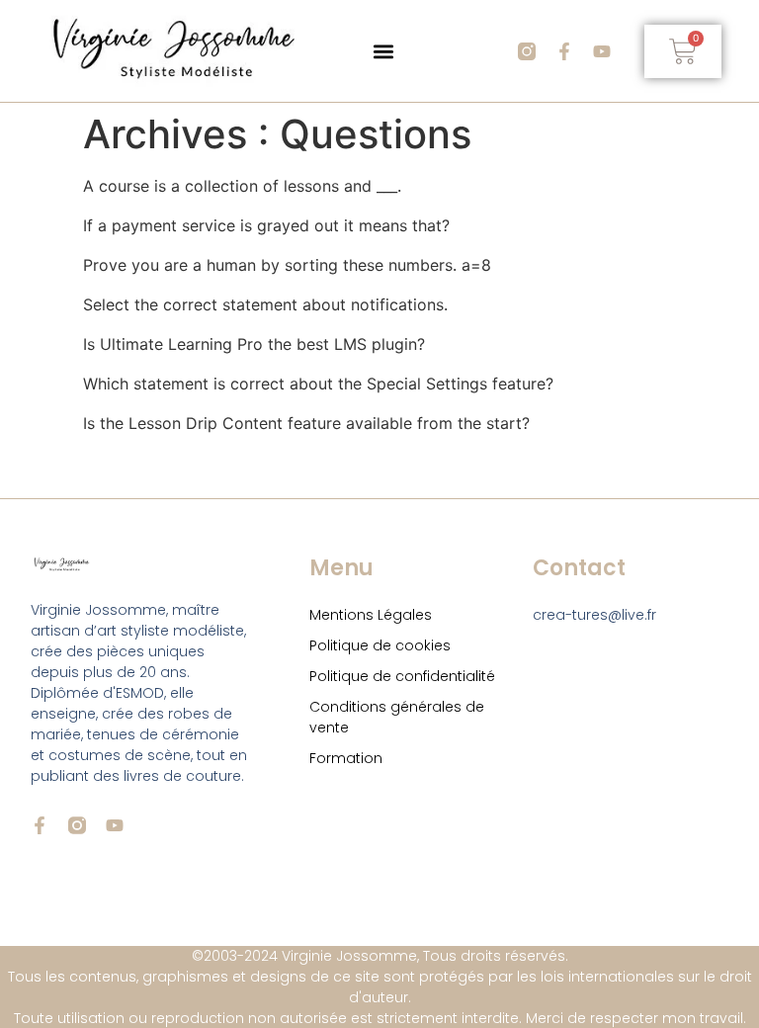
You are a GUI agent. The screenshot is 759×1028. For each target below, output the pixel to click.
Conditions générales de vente (396, 717)
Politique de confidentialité (402, 676)
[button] (383, 51)
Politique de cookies (380, 645)
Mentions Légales (370, 615)
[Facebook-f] (564, 51)
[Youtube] (602, 51)
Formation (345, 758)
